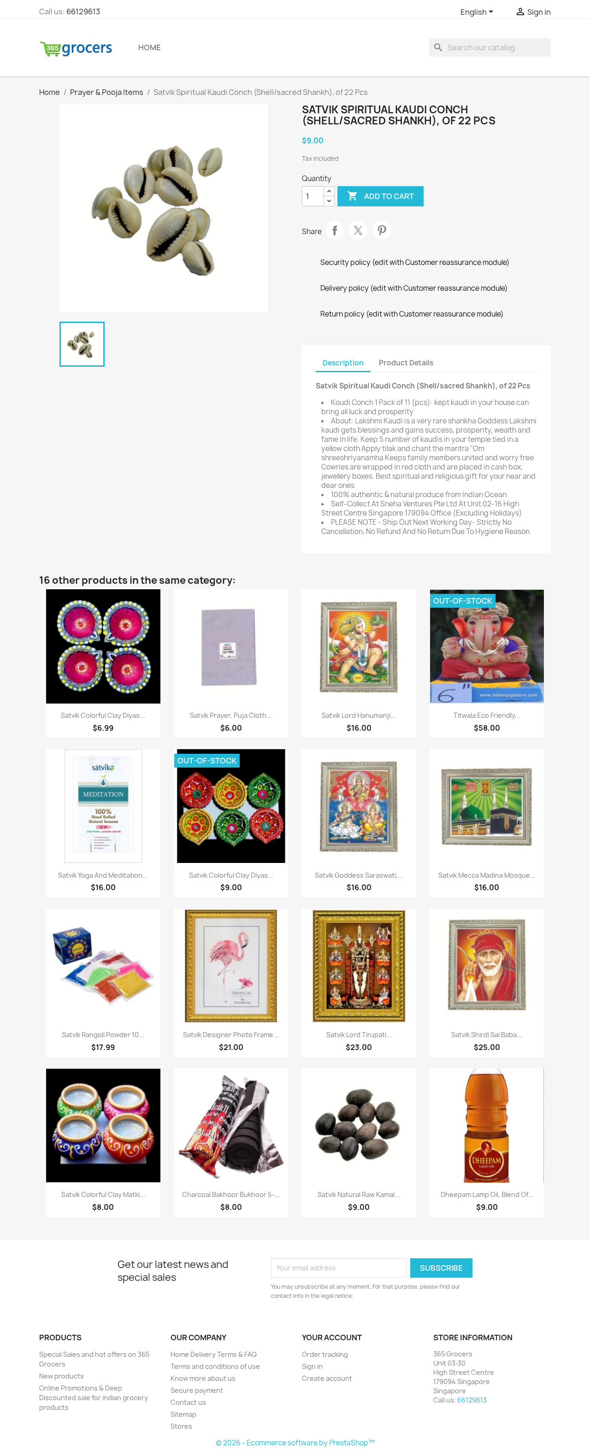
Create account (327, 1378)
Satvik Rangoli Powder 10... (103, 1034)
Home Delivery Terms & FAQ (214, 1354)
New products (61, 1376)
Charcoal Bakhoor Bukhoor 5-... (231, 1194)
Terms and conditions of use (215, 1366)
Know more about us (203, 1378)
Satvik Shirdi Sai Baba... (486, 1034)
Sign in (312, 1366)
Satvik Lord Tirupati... (359, 1034)
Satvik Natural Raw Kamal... (359, 1194)
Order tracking (325, 1354)
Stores (181, 1426)
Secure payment (197, 1390)
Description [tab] (343, 363)
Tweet (358, 230)
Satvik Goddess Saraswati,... (359, 875)
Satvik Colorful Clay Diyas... (103, 715)
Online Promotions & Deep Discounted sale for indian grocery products (93, 1398)
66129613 (83, 11)
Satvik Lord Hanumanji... (359, 715)
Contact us (188, 1402)
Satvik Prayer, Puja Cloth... (231, 715)
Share (334, 230)
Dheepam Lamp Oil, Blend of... (487, 1194)
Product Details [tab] (406, 363)
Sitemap (183, 1414)
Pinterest (381, 230)
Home (149, 47)
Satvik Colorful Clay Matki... (103, 1194)
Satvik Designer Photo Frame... (231, 1034)
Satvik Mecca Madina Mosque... (487, 875)
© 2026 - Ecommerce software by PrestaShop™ (295, 1443)
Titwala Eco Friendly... (487, 715)
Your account (332, 1337)
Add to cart (380, 195)
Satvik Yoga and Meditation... (103, 875)
